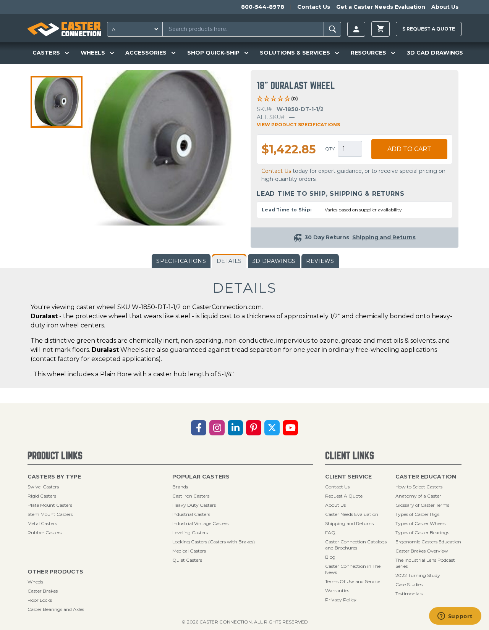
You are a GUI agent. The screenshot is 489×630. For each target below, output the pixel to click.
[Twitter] (272, 427)
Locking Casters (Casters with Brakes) (213, 542)
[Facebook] (198, 427)
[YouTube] (290, 427)
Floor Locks (40, 600)
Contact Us (313, 6)
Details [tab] (229, 261)
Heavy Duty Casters (194, 505)
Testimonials (409, 593)
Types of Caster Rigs (417, 514)
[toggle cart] (380, 29)
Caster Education (425, 476)
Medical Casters (189, 551)
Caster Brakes (43, 591)
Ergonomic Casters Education (428, 542)
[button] (57, 102)
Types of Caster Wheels (420, 523)
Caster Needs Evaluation (351, 514)
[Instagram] (217, 427)
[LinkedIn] (235, 427)
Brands (180, 487)
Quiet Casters (187, 560)
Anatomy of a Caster (418, 496)
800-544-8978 (262, 6)
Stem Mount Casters (50, 514)
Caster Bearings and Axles (56, 609)
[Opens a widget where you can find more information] (455, 616)
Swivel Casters (43, 487)
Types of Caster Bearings (422, 532)
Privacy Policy (340, 600)
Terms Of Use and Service (352, 581)
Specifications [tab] (181, 261)
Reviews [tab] (320, 261)
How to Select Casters (418, 487)
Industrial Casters (191, 514)
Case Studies (409, 584)
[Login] (356, 29)
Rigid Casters (42, 496)
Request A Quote (344, 496)
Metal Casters (42, 523)
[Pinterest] (253, 427)
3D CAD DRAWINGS (435, 52)
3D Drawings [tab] (274, 261)
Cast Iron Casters (190, 496)
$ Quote (428, 29)
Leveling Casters (190, 532)
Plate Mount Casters (50, 505)
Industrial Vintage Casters (200, 523)
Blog (330, 557)
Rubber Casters (45, 532)
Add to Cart (409, 149)
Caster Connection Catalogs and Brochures (356, 545)
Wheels (35, 582)
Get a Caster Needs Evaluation (380, 6)
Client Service (348, 476)
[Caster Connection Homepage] (64, 29)
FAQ (330, 532)
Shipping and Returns (349, 523)
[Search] (332, 29)
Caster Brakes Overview (421, 551)
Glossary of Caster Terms (422, 505)
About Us (444, 6)
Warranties (337, 590)
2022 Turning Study (417, 575)
